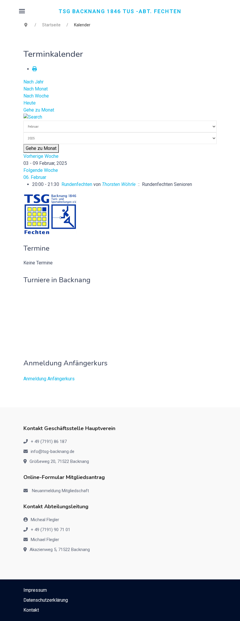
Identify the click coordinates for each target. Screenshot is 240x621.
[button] (22, 11)
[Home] (50, 214)
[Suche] (32, 117)
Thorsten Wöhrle (119, 184)
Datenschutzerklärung (45, 600)
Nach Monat (35, 89)
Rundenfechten (76, 184)
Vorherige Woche (41, 156)
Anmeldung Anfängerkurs (49, 379)
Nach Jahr (33, 82)
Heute (29, 103)
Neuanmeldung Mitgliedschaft (60, 490)
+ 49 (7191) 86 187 (49, 441)
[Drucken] (34, 69)
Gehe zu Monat (38, 110)
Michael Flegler (45, 539)
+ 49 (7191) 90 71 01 (50, 529)
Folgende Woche (40, 170)
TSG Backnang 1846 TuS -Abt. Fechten (120, 11)
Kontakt (31, 610)
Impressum (35, 590)
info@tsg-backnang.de (52, 451)
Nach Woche (36, 96)
